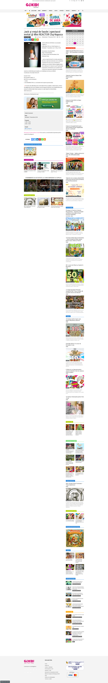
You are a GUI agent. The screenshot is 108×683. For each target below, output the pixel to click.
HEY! (25, 10)
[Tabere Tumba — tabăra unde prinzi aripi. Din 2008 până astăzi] (75, 164)
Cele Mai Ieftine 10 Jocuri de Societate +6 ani (73, 344)
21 (77, 41)
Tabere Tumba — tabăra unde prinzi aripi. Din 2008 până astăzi (75, 154)
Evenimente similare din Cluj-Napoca (33, 144)
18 (69, 41)
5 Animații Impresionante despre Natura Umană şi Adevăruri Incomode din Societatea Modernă (78, 605)
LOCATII (55, 10)
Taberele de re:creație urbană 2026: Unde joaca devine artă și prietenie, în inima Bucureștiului (75, 179)
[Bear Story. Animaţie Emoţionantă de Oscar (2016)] (68, 600)
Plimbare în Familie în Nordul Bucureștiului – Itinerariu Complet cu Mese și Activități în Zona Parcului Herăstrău (74, 212)
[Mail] (76, 0)
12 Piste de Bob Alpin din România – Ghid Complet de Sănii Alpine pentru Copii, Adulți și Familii (75, 239)
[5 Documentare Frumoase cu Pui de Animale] (68, 616)
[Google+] (71, 0)
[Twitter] (81, 0)
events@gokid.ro (33, 666)
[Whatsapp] (35, 40)
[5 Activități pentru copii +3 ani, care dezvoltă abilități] (70, 516)
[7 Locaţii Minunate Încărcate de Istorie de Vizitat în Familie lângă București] (70, 458)
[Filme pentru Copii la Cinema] (30, 151)
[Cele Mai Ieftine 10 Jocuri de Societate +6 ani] (75, 354)
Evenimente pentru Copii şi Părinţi (32, 28)
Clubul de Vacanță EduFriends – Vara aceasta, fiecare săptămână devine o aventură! (74, 127)
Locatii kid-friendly (29, 160)
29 (72, 35)
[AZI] (30, 185)
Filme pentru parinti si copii (77, 617)
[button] (82, 10)
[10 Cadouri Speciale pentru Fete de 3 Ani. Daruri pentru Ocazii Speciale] (80, 555)
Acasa (46, 663)
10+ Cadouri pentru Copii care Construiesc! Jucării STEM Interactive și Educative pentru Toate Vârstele (80, 572)
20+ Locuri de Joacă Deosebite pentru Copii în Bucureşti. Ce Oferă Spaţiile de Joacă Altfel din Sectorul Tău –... (70, 475)
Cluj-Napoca (38, 37)
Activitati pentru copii (29, 195)
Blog (73, 641)
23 (82, 41)
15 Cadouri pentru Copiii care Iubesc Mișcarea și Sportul (73, 319)
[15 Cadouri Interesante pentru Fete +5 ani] (75, 407)
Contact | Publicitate (48, 667)
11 (69, 39)
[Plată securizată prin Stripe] (72, 674)
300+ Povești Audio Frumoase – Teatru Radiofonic (74, 484)
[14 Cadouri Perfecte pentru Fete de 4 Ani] (70, 555)
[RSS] (80, 0)
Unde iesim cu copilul (71, 441)
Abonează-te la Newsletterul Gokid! (32, 132)
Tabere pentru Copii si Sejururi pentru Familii (73, 67)
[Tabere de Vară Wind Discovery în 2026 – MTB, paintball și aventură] (75, 61)
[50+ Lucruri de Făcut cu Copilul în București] (75, 276)
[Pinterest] (78, 0)
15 (80, 39)
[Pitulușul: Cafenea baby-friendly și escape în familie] (43, 166)
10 (67, 39)
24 (67, 43)
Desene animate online (76, 584)
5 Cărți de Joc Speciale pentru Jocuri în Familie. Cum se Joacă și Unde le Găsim (75, 371)
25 (69, 43)
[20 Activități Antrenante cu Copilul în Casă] (68, 628)
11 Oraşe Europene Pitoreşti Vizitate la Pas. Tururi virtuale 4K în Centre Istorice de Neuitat (74, 291)
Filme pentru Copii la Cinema (28, 156)
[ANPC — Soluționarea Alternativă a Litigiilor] (75, 663)
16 (82, 39)
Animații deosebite (70, 578)
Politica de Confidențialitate (50, 677)
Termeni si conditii (48, 678)
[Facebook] (70, 0)
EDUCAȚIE (67, 10)
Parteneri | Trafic (48, 670)
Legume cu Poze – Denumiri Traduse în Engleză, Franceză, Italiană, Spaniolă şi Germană (79, 432)
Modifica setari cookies (5, 681)
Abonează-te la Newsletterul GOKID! (51, 672)
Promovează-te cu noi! (49, 668)
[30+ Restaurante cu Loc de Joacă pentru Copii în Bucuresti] (80, 469)
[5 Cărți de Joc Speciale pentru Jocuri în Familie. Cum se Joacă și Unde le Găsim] (75, 382)
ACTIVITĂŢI (61, 10)
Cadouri (67, 335)
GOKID (67, 53)
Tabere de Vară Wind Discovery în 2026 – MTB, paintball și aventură (74, 51)
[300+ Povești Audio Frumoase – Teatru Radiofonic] (30, 202)
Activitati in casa (75, 628)
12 (72, 39)
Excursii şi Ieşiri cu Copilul (70, 230)
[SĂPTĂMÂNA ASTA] (56, 185)
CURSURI (50, 10)
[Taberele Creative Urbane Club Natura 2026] (75, 86)
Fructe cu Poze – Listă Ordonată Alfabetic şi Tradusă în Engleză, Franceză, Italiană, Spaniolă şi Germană (69, 432)
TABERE (39, 10)
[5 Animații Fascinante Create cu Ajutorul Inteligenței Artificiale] (68, 583)
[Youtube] (83, 0)
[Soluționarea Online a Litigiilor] (75, 668)
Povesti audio (68, 500)
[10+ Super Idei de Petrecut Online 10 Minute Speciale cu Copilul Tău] (68, 641)
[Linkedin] (75, 0)
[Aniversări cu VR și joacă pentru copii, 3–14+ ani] (57, 166)
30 (82, 43)
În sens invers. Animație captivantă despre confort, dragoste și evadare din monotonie (78, 588)
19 (72, 41)
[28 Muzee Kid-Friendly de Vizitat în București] (80, 458)
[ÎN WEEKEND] (43, 185)
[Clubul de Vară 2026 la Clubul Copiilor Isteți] (75, 111)
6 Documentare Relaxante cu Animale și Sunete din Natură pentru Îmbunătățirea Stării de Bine (78, 621)
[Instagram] (73, 0)
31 (77, 35)
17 (67, 41)
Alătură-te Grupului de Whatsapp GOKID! (52, 673)
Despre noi (47, 665)
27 (67, 35)
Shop (46, 675)
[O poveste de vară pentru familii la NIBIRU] (30, 166)
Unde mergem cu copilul (70, 308)
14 (77, 39)
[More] (37, 40)
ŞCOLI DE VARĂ (33, 10)
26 (72, 43)
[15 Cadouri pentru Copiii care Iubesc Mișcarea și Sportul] (75, 330)
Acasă (25, 28)
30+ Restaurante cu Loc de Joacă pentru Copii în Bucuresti (79, 474)
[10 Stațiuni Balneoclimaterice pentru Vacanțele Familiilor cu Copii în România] (70, 446)
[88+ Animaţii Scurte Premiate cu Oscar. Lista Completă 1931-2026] (68, 595)
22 (80, 41)
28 (69, 35)
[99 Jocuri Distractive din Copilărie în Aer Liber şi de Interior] (57, 202)
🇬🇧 (78, 10)
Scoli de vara (68, 92)
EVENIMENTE (44, 10)
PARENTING (74, 10)
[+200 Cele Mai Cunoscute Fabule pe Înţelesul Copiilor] (43, 202)
